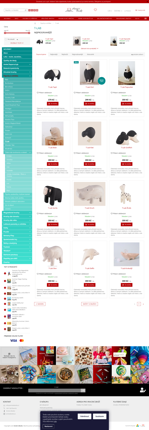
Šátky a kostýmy (10, 243)
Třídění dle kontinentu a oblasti (16, 152)
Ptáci (8, 191)
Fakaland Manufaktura (13, 101)
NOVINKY (7, 49)
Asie (8, 167)
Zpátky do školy (9, 61)
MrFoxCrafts (9, 116)
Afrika (9, 163)
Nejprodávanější (77, 54)
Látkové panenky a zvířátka (14, 224)
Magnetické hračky (11, 213)
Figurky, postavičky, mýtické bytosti (17, 194)
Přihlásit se (83, 390)
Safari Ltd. (8, 134)
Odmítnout (84, 416)
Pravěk (9, 180)
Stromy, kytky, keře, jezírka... (14, 198)
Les (8, 183)
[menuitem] (7, 19)
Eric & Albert (9, 205)
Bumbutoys (9, 83)
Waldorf (6, 251)
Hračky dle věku (10, 220)
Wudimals (8, 149)
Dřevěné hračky (9, 72)
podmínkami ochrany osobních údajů (66, 393)
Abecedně (90, 54)
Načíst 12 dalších (89, 304)
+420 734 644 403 (11, 408)
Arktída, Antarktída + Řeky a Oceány (16, 175)
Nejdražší (65, 54)
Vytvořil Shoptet (130, 426)
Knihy (5, 228)
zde (55, 421)
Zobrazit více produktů (88, 48)
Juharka (8, 209)
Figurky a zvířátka (10, 76)
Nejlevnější (53, 54)
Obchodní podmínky (46, 408)
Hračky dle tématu (11, 216)
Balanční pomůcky (11, 68)
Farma (9, 187)
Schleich (8, 138)
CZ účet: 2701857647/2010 (121, 405)
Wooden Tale (9, 145)
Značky (6, 262)
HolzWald (8, 112)
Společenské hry (10, 239)
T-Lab (7, 141)
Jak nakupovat (44, 405)
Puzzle (6, 232)
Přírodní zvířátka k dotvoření (14, 201)
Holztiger (8, 109)
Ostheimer (8, 127)
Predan (7, 130)
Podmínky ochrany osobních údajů (50, 410)
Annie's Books (10, 411)
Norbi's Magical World (12, 123)
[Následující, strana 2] (139, 304)
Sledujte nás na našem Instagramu (9, 356)
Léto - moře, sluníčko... (12, 57)
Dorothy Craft (10, 98)
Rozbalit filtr (16, 43)
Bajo (6, 79)
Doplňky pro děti (10, 258)
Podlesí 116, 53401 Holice (84, 405)
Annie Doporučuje (10, 64)
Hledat (25, 10)
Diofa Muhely (9, 94)
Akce (5, 53)
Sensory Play (8, 235)
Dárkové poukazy (10, 255)
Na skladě (13, 39)
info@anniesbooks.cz (12, 405)
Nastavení (48, 426)
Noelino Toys (9, 119)
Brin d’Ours (9, 87)
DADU (7, 90)
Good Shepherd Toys (12, 105)
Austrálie (10, 170)
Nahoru (41, 304)
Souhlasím (100, 416)
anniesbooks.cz (11, 414)
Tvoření (6, 247)
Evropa (9, 156)
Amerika (9, 160)
